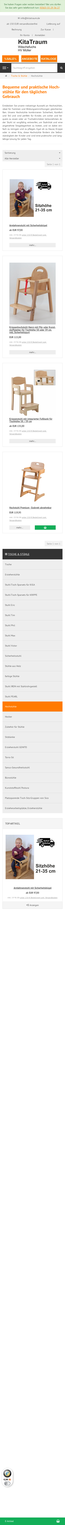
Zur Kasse (46, 29)
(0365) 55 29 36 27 (50, 7)
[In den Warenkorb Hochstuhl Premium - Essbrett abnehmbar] (45, 527)
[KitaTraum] (33, 45)
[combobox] (32, 153)
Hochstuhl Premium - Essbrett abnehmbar (30, 507)
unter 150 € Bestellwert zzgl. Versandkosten (39, 897)
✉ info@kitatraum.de (29, 18)
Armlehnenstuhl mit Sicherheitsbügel (28, 225)
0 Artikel (9, 1521)
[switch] (7, 1483)
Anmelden (40, 35)
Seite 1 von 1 (53, 164)
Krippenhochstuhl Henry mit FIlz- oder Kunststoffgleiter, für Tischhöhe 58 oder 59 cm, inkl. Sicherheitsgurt (32, 330)
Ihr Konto (25, 35)
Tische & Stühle (19, 554)
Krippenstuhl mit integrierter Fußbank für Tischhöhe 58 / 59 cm (30, 420)
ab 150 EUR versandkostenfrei (22, 23)
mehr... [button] (32, 245)
